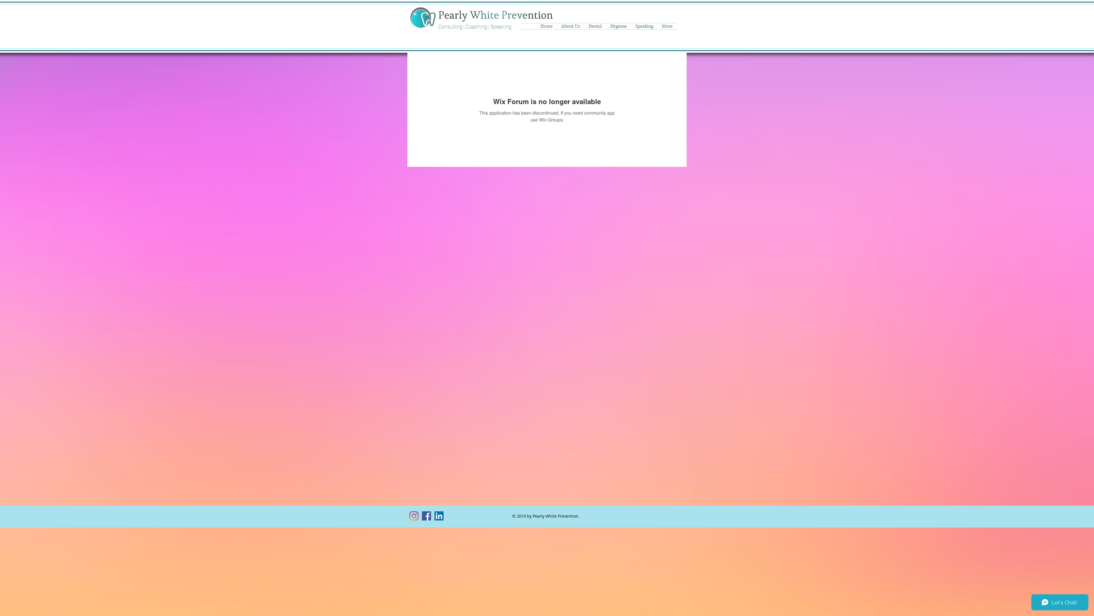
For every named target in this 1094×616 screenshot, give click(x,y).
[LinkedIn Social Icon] (439, 515)
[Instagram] (414, 515)
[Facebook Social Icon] (426, 515)
